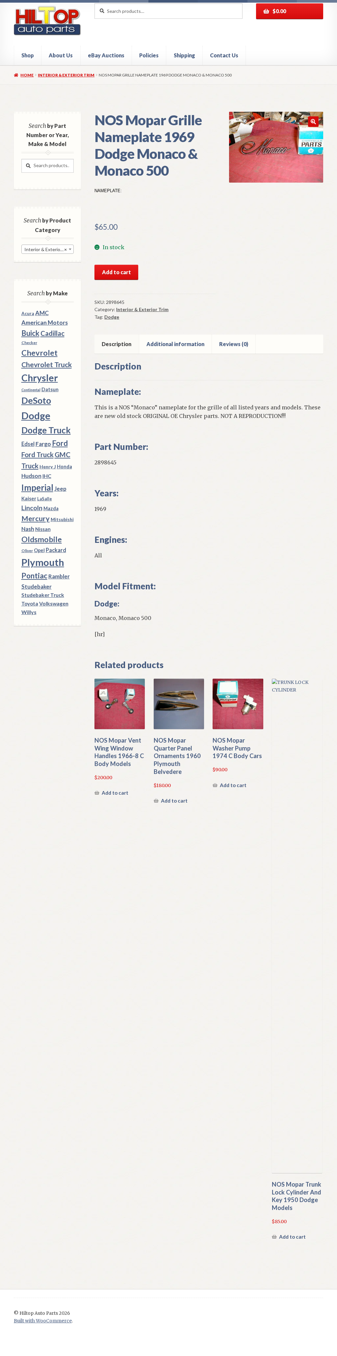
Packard (56, 550)
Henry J (47, 466)
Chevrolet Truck (46, 364)
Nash (27, 528)
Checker (29, 342)
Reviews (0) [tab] (233, 344)
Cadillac (52, 333)
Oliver (27, 550)
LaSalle (44, 498)
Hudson (31, 475)
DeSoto (36, 400)
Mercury (35, 518)
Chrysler (39, 377)
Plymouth (42, 562)
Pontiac (34, 575)
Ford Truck (37, 454)
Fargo (43, 443)
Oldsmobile (41, 539)
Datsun (50, 389)
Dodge (111, 317)
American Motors (44, 322)
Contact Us (224, 55)
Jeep (60, 489)
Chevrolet (39, 352)
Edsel (28, 444)
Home (27, 75)
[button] (313, 121)
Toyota (29, 603)
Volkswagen (53, 603)
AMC (42, 312)
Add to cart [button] (115, 793)
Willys (29, 612)
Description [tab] (116, 344)
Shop (27, 55)
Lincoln (31, 508)
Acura (27, 313)
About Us (61, 55)
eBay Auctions (106, 55)
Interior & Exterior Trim (66, 75)
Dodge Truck (46, 430)
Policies (149, 55)
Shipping (184, 55)
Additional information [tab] (175, 344)
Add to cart (116, 272)
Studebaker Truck (42, 595)
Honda (64, 466)
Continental (30, 390)
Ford (60, 443)
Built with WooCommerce (43, 1321)
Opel (39, 550)
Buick (30, 333)
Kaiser (28, 498)
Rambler (59, 576)
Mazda (51, 508)
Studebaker (36, 586)
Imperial (37, 487)
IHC (46, 476)
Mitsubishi (62, 519)
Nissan (43, 529)
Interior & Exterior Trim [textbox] (48, 249)
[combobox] (47, 249)
